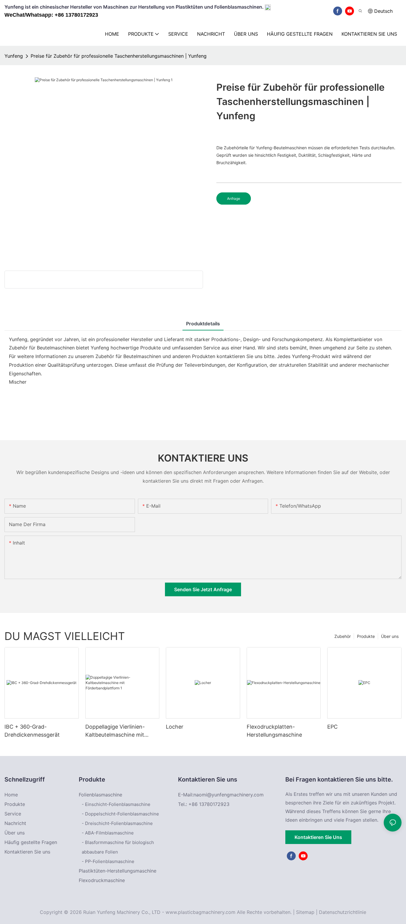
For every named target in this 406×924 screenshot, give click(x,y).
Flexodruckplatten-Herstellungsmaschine (274, 731)
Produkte (366, 636)
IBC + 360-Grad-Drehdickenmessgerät (32, 731)
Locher (174, 727)
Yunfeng (13, 56)
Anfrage (233, 198)
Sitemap (305, 912)
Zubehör (342, 636)
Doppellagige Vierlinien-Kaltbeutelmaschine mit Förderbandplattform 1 (115, 731)
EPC (332, 727)
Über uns (390, 636)
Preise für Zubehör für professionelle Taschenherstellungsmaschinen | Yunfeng (119, 56)
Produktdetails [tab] (203, 324)
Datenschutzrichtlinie (342, 912)
